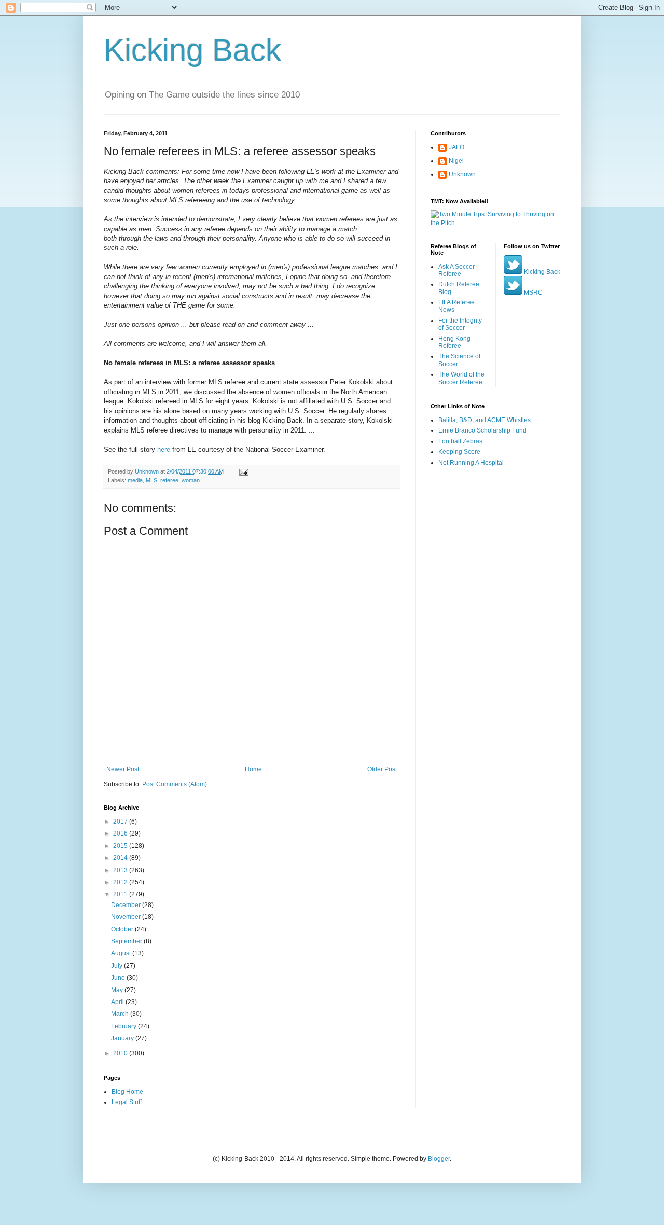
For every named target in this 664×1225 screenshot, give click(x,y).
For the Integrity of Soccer (460, 324)
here (163, 449)
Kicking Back (192, 50)
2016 (121, 833)
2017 (121, 821)
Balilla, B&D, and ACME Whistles (484, 420)
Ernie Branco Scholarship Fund (482, 430)
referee (169, 480)
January (123, 1038)
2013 (121, 870)
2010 (121, 1053)
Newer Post (122, 769)
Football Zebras (460, 441)
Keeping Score (459, 451)
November (126, 917)
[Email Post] (243, 471)
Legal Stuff (127, 1102)
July (117, 965)
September (127, 941)
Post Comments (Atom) (174, 784)
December (126, 905)
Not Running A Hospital (471, 462)
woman (191, 480)
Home (253, 769)
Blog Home (127, 1091)
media (135, 480)
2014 (121, 857)
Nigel (456, 160)
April (118, 1002)
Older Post (382, 769)
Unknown (462, 174)
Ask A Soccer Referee (456, 270)
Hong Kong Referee (454, 342)
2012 (121, 882)
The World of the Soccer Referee (461, 378)
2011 (121, 894)
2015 (121, 846)
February (124, 1026)
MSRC (532, 292)
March (120, 1014)
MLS (151, 480)
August (121, 953)
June (119, 977)
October (123, 929)
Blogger (439, 1158)
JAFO (456, 147)
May (118, 990)
